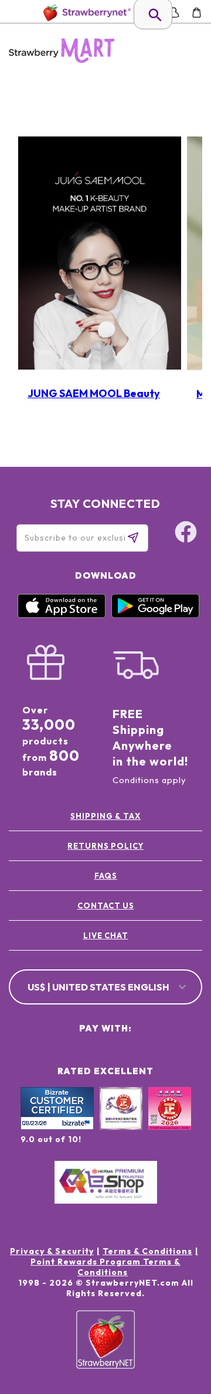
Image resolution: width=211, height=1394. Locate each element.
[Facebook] (178, 1277)
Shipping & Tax (105, 816)
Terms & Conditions (147, 1251)
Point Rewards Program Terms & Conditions (105, 1266)
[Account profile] (173, 12)
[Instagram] (178, 1322)
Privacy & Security (52, 1251)
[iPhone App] (62, 615)
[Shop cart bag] (196, 12)
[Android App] (155, 615)
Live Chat (105, 935)
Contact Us (105, 905)
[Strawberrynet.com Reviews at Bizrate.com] (57, 1127)
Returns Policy (105, 845)
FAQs (105, 875)
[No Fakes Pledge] (169, 1121)
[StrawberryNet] (85, 13)
